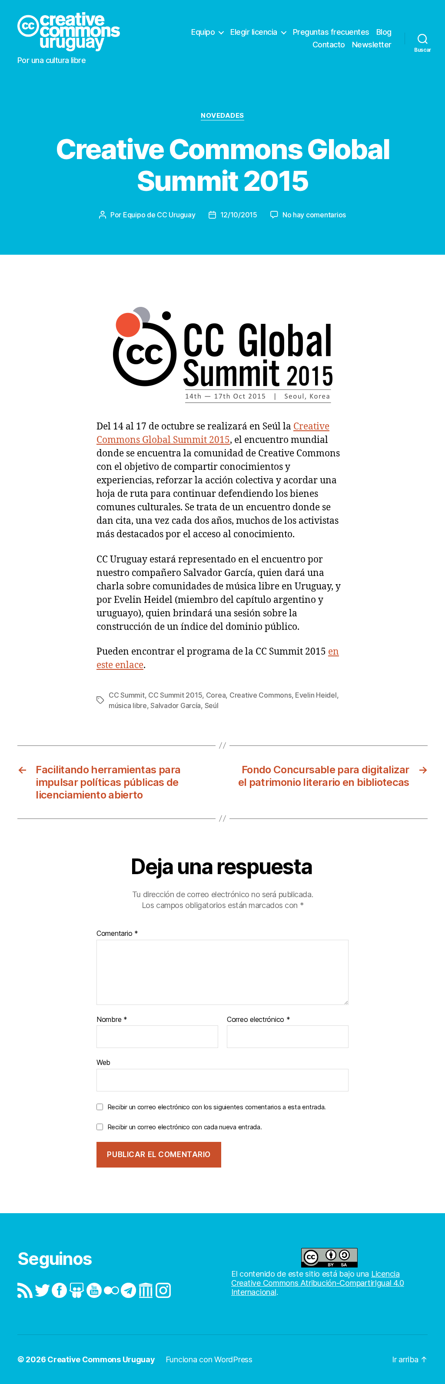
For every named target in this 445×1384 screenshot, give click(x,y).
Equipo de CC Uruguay (159, 214)
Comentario (117, 934)
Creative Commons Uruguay (101, 1359)
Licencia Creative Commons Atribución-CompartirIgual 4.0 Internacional (317, 1283)
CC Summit (127, 695)
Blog (384, 32)
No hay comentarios (314, 214)
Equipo (203, 32)
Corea (216, 695)
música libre (128, 705)
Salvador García (175, 705)
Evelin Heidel (316, 695)
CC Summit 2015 (175, 695)
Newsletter (372, 44)
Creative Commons (260, 695)
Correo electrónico (258, 1020)
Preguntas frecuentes (331, 32)
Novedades (222, 116)
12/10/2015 (238, 214)
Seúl (212, 705)
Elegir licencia (253, 32)
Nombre (111, 1020)
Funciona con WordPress (209, 1359)
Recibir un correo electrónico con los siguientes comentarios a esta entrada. (216, 1107)
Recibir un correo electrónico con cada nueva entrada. (184, 1127)
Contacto (328, 44)
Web (103, 1062)
